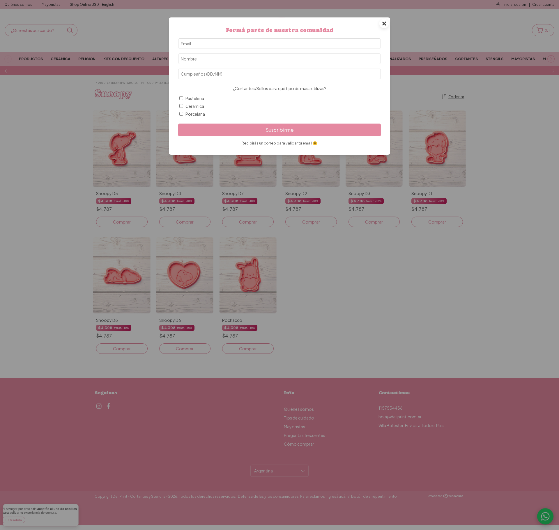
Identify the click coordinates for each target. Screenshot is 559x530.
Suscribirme (280, 130)
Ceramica (194, 106)
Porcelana (195, 114)
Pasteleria (194, 98)
